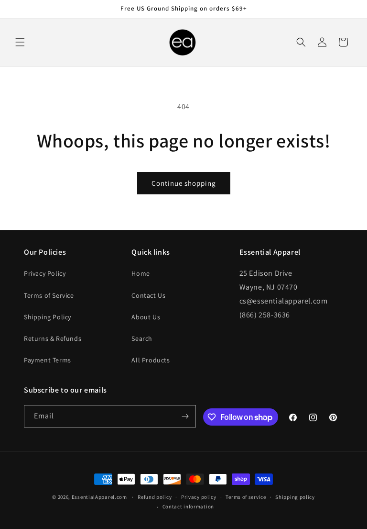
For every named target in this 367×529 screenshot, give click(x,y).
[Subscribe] (184, 416)
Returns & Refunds (52, 338)
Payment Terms (47, 360)
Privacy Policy (44, 273)
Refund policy (155, 497)
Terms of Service (49, 295)
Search (141, 338)
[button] (20, 42)
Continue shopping (183, 183)
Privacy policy (198, 497)
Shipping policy (295, 497)
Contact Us (148, 295)
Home (140, 273)
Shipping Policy (47, 317)
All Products (150, 360)
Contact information (188, 506)
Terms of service (246, 497)
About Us (145, 317)
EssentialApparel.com (99, 497)
